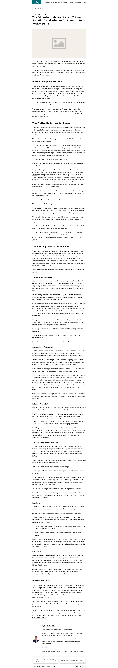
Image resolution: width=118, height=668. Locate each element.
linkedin (71, 2)
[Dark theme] (80, 666)
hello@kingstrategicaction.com (51, 651)
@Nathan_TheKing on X (69, 651)
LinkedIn (81, 651)
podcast (47, 2)
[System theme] (84, 666)
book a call (78, 2)
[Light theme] (76, 666)
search (64, 2)
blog (52, 2)
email (84, 2)
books (57, 2)
